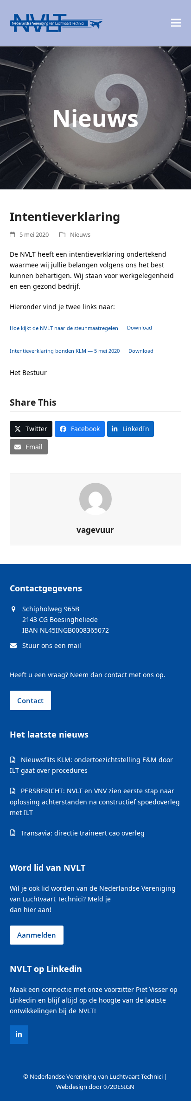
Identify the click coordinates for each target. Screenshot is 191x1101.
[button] (176, 23)
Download (139, 327)
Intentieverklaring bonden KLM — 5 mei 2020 (65, 350)
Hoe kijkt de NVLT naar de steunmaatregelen (64, 327)
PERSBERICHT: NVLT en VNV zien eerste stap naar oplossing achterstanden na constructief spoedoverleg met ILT (95, 801)
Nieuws (80, 234)
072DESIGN (118, 1086)
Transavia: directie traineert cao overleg (83, 833)
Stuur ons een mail (51, 645)
